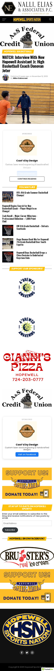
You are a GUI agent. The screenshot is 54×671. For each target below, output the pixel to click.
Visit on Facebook (27, 454)
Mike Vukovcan (20, 78)
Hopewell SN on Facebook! (27, 538)
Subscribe (10, 530)
